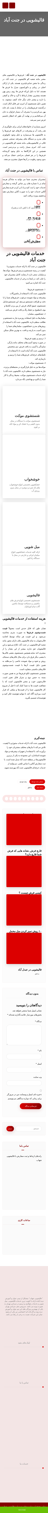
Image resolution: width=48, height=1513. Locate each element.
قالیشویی (22, 1472)
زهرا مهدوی (23, 782)
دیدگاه (38, 1021)
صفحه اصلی (22, 1351)
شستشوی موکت (22, 1481)
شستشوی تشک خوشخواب (22, 1475)
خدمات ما (22, 1354)
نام (40, 1050)
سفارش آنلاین (22, 1363)
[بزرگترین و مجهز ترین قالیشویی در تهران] (39, 5)
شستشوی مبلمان (22, 1478)
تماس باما (22, 1360)
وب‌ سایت (37, 1077)
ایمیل (39, 1064)
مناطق (30, 787)
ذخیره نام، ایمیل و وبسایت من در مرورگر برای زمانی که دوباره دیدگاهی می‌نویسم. (24, 1096)
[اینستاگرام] (24, 1322)
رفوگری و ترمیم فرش (22, 1484)
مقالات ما (22, 1357)
